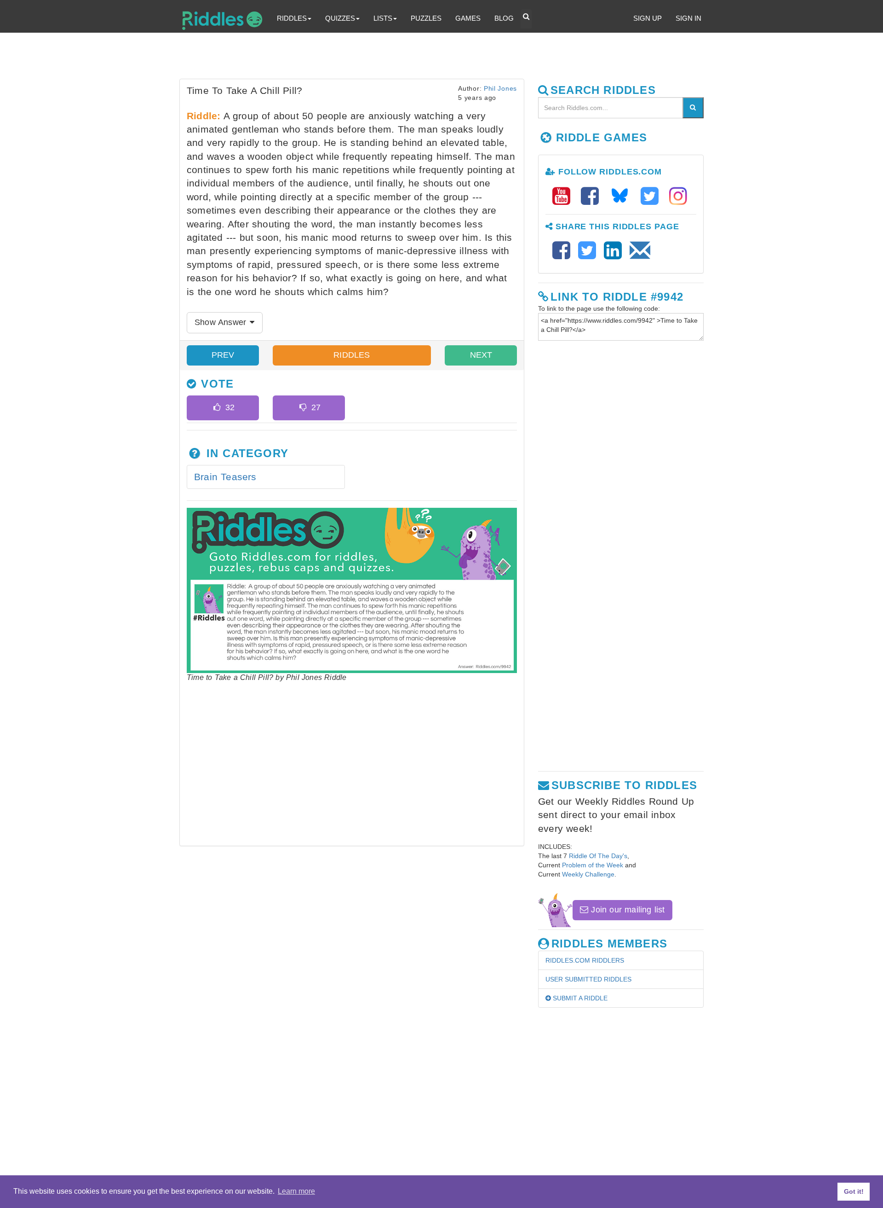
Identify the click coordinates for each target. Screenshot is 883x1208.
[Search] (693, 107)
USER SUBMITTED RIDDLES (588, 979)
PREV (223, 355)
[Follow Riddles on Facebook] (593, 196)
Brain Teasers (225, 476)
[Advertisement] (402, 58)
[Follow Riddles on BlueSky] (622, 196)
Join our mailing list (626, 909)
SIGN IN (688, 18)
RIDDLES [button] (292, 18)
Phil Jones (500, 88)
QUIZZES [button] (340, 18)
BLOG (504, 18)
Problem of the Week (592, 865)
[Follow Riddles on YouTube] (564, 196)
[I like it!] (217, 408)
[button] (526, 19)
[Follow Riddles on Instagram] (678, 196)
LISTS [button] (382, 18)
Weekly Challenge (588, 874)
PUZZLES (426, 18)
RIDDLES (351, 355)
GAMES (468, 18)
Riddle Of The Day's (598, 856)
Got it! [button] (854, 1191)
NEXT (481, 355)
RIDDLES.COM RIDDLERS (584, 960)
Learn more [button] (296, 1191)
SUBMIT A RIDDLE (579, 998)
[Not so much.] (303, 408)
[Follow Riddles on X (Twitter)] (653, 196)
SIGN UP (647, 18)
